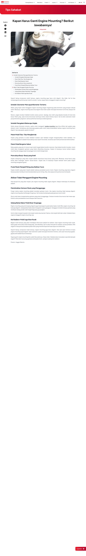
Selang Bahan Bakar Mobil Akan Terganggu (25, 91)
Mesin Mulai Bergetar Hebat (22, 81)
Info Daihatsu (71, 2)
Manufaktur (39, 2)
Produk (46, 2)
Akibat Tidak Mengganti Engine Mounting (24, 87)
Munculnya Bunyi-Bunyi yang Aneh (23, 83)
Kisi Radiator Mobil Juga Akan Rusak (23, 93)
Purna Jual (62, 2)
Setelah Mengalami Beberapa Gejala (24, 77)
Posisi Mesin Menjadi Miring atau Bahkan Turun (26, 85)
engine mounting (50, 126)
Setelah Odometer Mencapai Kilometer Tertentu (26, 75)
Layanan (54, 2)
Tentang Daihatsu (29, 2)
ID (81, 2)
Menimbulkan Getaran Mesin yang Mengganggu (26, 89)
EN (79, 2)
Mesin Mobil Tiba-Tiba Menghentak (23, 79)
